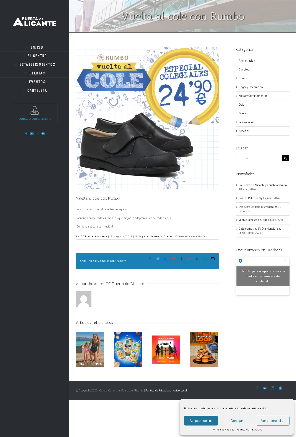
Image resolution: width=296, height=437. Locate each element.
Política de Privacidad (249, 429)
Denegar (237, 420)
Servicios (244, 131)
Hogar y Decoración (251, 87)
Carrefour (244, 69)
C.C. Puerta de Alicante (93, 236)
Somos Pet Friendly (250, 198)
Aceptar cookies (201, 420)
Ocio (241, 104)
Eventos (244, 78)
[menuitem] (34, 47)
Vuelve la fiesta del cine (253, 220)
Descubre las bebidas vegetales (258, 207)
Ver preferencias (272, 420)
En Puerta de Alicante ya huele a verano (263, 185)
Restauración (246, 122)
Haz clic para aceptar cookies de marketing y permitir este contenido (263, 276)
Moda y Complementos (149, 236)
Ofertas (168, 236)
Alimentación (247, 60)
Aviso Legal (180, 390)
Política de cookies (223, 429)
